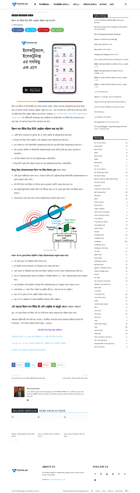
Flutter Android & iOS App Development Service (76, 491)
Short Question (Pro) (101, 215)
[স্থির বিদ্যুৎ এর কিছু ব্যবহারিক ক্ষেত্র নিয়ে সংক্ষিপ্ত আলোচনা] (23, 424)
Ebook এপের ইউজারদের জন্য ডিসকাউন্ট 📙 (105, 39)
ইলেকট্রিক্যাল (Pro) (23, 15)
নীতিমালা (126, 491)
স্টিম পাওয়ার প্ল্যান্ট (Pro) (100, 340)
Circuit (96, 166)
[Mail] (113, 474)
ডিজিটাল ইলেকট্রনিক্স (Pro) (101, 271)
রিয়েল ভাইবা (97, 317)
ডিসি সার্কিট (30, 15)
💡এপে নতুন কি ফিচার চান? (101, 92)
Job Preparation (100, 192)
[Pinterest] (119, 474)
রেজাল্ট (95, 320)
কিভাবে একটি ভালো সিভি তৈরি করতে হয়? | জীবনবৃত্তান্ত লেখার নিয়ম (111, 59)
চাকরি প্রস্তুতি (98, 258)
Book (96, 153)
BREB (96, 159)
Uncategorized (99, 225)
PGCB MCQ (98, 205)
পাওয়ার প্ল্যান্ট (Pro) (99, 294)
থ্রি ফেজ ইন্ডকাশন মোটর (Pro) (102, 281)
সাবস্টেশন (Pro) (98, 330)
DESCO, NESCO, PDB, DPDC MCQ (106, 179)
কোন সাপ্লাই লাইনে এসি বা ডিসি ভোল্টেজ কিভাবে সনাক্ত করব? (28, 378)
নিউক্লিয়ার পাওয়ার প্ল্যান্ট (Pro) (102, 284)
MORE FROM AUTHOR (52, 410)
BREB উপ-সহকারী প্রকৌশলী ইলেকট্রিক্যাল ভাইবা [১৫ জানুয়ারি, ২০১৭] (110, 86)
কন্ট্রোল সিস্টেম (98, 255)
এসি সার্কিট (97, 251)
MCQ (75, 4)
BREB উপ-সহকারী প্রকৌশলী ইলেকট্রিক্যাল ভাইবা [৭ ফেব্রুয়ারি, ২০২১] (110, 79)
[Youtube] (95, 480)
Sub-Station (98, 218)
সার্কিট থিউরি (97, 334)
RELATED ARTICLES (25, 410)
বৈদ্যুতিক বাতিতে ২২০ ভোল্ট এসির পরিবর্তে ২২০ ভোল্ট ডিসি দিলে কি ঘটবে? (37, 336)
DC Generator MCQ (101, 172)
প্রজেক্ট (96, 301)
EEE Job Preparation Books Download (107, 34)
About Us (97, 491)
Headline (97, 186)
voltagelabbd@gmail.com (57, 479)
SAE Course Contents (102, 212)
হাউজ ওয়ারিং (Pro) (99, 347)
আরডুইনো (96, 232)
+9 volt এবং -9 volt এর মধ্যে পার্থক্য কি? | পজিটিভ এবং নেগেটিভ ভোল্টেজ (39, 343)
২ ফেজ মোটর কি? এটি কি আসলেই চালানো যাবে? (75, 378)
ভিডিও (96, 307)
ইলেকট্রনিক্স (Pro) (61, 4)
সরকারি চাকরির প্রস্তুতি (100, 324)
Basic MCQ (98, 149)
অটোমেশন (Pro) (90, 4)
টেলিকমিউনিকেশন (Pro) (100, 261)
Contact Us (110, 491)
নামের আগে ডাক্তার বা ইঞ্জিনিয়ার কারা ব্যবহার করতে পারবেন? (109, 107)
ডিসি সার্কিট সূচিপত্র (99, 112)
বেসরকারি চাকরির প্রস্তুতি (101, 304)
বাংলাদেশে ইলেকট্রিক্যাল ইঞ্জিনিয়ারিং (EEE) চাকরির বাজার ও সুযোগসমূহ (109, 21)
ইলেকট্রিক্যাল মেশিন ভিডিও (101, 248)
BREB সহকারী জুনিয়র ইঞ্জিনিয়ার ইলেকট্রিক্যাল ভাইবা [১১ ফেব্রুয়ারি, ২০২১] (108, 72)
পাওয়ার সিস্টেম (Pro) (99, 297)
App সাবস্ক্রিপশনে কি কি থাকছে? (102, 49)
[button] (125, 5)
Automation (98, 146)
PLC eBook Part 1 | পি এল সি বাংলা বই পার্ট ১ (106, 122)
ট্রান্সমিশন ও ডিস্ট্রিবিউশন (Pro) (102, 268)
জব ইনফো (103, 4)
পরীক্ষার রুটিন (97, 288)
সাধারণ (96, 327)
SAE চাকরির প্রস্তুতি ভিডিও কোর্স (103, 44)
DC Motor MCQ (99, 176)
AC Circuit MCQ (100, 143)
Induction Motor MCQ (102, 189)
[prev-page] (13, 440)
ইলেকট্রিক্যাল (44, 4)
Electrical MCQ (99, 182)
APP (112, 4)
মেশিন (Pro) (97, 311)
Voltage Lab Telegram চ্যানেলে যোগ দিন (106, 54)
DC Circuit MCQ (100, 169)
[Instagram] (101, 474)
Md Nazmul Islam (18, 25)
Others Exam (99, 202)
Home (13, 12)
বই (35, 4)
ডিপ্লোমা (96, 274)
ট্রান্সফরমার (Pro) (98, 265)
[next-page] (16, 440)
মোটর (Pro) (97, 314)
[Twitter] (124, 474)
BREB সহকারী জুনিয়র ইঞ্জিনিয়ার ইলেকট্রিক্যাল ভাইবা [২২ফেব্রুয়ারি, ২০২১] (111, 65)
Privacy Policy (119, 491)
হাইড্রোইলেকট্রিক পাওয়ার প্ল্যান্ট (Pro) (104, 343)
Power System (99, 209)
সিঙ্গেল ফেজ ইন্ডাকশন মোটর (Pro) (103, 337)
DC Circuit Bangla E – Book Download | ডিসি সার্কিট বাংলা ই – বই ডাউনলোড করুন (110, 128)
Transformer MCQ (101, 222)
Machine (97, 195)
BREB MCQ (98, 162)
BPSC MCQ (98, 156)
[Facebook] (95, 474)
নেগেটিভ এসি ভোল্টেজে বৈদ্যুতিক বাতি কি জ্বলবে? (29, 350)
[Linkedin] (28, 400)
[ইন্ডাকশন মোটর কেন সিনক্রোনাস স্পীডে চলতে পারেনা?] (76, 424)
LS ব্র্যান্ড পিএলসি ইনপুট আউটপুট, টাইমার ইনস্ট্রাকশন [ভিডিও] (109, 102)
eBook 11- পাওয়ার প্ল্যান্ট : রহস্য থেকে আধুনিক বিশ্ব (107, 97)
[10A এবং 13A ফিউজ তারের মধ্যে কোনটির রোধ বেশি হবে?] (50, 424)
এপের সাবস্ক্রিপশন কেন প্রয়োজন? (102, 117)
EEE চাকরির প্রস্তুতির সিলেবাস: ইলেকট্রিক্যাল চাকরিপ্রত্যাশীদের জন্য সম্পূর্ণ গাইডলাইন (110, 28)
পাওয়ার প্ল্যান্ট (97, 291)
